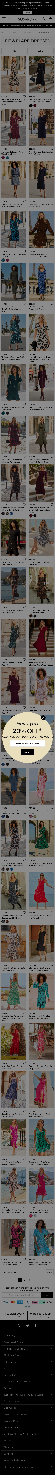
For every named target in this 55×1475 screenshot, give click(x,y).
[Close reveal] (43, 717)
